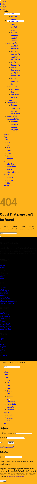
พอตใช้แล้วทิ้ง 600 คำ (15, 47)
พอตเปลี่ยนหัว (12, 86)
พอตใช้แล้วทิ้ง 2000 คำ (15, 52)
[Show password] (24, 438)
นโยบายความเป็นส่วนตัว (8, 301)
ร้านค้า (6, 137)
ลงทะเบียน (3, 481)
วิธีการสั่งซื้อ (11, 166)
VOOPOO (3, 355)
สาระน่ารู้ (10, 177)
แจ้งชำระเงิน (4, 290)
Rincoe (9, 150)
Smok (9, 153)
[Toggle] (9, 399)
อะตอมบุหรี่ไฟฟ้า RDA (14, 123)
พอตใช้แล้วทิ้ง (12, 43)
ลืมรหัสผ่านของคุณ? (7, 447)
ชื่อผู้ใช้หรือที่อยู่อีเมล (7, 433)
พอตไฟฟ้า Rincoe (14, 17)
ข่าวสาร (10, 180)
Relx (9, 148)
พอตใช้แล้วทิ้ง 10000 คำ (14, 81)
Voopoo (10, 158)
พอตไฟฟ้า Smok (14, 23)
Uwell (9, 156)
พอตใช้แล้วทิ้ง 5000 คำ (15, 63)
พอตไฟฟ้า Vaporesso (15, 34)
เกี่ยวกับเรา (11, 164)
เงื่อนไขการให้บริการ (7, 303)
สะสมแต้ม (10, 169)
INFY (2, 339)
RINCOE (3, 347)
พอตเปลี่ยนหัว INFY (15, 90)
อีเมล (2, 457)
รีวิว (8, 183)
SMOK (2, 350)
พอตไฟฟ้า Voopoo (14, 39)
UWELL (2, 352)
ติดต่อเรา (7, 185)
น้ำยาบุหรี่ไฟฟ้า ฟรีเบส (15, 112)
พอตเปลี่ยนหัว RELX (15, 96)
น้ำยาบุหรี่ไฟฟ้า (12, 103)
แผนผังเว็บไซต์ (5, 298)
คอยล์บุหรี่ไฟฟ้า (12, 116)
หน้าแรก (6, 134)
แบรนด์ (6, 139)
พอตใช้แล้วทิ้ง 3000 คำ (15, 58)
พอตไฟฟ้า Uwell (14, 28)
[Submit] (0, 236)
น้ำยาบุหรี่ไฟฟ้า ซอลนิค (15, 107)
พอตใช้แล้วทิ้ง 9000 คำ (15, 74)
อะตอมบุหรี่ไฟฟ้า (13, 119)
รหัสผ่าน (3, 438)
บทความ (6, 175)
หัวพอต (9, 100)
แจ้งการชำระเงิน (12, 172)
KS (8, 145)
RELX (2, 344)
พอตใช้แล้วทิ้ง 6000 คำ (15, 69)
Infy (8, 142)
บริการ (6, 161)
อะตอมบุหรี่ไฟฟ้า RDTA (15, 128)
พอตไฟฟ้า (10, 13)
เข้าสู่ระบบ (11, 443)
